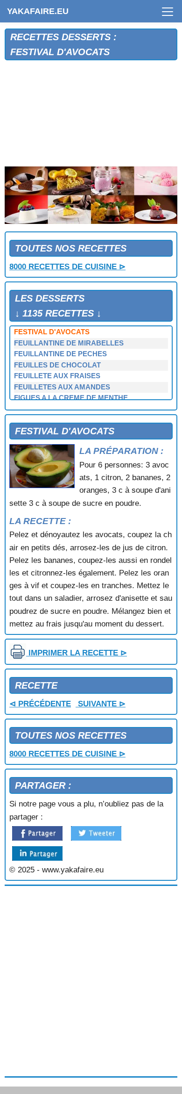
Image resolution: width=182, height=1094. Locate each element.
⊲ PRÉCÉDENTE (40, 703)
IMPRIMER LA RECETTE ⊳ (76, 652)
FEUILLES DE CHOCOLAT (57, 365)
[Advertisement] (91, 114)
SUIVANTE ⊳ (101, 703)
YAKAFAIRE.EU (38, 11)
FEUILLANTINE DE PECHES (60, 354)
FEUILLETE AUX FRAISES (57, 376)
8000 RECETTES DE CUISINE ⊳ (67, 266)
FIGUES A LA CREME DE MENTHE (71, 398)
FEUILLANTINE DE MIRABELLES (69, 343)
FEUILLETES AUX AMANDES (62, 387)
